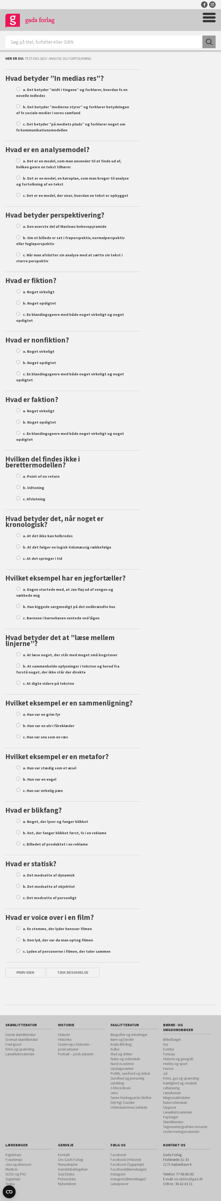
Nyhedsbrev (67, 1183)
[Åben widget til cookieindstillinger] (9, 1191)
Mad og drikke (121, 1054)
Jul (165, 1073)
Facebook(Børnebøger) (128, 1169)
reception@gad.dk (188, 1178)
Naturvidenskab (175, 1102)
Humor (168, 1068)
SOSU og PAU (15, 1174)
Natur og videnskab (125, 1058)
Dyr (165, 1044)
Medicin (11, 1169)
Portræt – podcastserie (75, 1054)
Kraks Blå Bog (121, 1044)
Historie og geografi (178, 1058)
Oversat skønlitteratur (21, 1039)
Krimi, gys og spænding (181, 1078)
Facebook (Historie (125, 1159)
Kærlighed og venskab (180, 1083)
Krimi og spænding (19, 1049)
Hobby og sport (175, 1063)
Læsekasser (172, 1092)
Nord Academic (122, 1063)
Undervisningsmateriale (181, 1131)
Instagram (212, 4)
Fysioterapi (13, 1159)
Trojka (10, 1183)
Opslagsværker (121, 1068)
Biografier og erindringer (128, 1034)
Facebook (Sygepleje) (127, 1164)
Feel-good (13, 1044)
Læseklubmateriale (19, 1054)
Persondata (67, 1178)
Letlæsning (171, 1087)
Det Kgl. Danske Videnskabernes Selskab (128, 1105)
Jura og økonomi (18, 1164)
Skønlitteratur (173, 1121)
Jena (114, 1092)
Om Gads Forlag (70, 1159)
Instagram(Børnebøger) (128, 1178)
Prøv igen (25, 973)
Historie (64, 1034)
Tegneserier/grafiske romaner (185, 1126)
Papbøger (170, 1117)
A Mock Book (120, 1087)
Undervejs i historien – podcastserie (75, 1047)
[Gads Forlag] (29, 22)
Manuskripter (68, 1164)
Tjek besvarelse (72, 973)
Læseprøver (119, 1183)
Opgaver (169, 1107)
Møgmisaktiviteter (176, 1097)
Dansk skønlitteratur (20, 1034)
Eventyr (168, 1049)
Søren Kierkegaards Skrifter (130, 1097)
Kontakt (64, 1154)
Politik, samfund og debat (130, 1073)
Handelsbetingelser (73, 1169)
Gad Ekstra (66, 1174)
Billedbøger (172, 1039)
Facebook (204, 4)
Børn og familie (122, 1039)
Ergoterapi (13, 1154)
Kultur (114, 1049)
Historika (64, 1039)
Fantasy (169, 1054)
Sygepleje (12, 1178)
